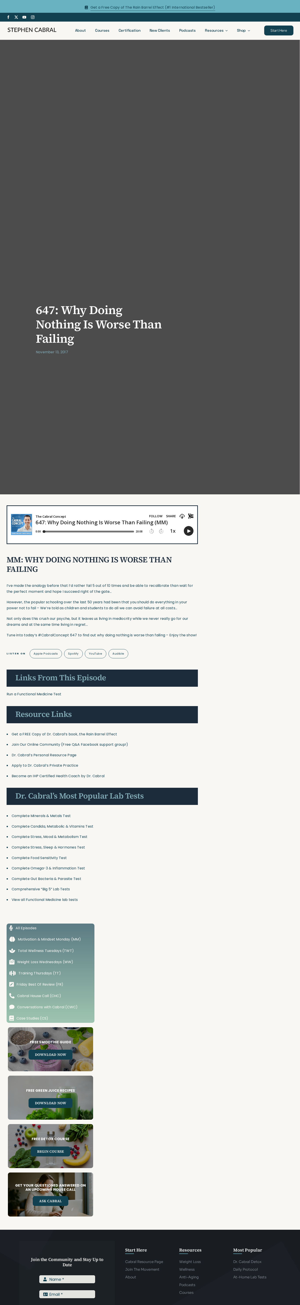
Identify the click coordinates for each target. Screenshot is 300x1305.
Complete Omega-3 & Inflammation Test (48, 868)
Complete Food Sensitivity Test (39, 857)
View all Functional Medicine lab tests (45, 899)
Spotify (73, 653)
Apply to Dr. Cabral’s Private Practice (45, 765)
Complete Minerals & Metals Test (41, 815)
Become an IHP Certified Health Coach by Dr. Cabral (58, 776)
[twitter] (16, 17)
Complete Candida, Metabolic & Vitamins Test (52, 826)
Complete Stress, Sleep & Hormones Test (48, 847)
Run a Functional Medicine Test (34, 694)
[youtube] (24, 17)
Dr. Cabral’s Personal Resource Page (44, 755)
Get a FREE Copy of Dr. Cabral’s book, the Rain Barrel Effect (64, 734)
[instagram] (32, 17)
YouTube (95, 653)
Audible (118, 653)
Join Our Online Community (36, 744)
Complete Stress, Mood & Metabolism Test (49, 836)
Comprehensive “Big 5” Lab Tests (41, 889)
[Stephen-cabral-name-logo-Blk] (32, 28)
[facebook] (8, 17)
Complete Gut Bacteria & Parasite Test (46, 878)
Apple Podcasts (46, 653)
